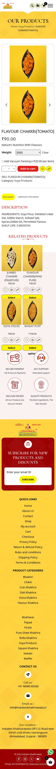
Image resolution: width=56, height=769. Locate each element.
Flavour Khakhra (28, 603)
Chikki (28, 582)
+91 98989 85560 (28, 686)
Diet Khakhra (28, 592)
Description (8, 197)
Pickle (28, 627)
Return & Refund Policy (28, 547)
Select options (11, 298)
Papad (28, 622)
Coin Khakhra (28, 587)
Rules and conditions (28, 552)
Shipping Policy (28, 557)
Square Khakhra (28, 648)
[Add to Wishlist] (42, 169)
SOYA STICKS (11, 326)
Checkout (28, 537)
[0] (43, 6)
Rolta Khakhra (28, 638)
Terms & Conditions (28, 562)
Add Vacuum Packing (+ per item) (28, 161)
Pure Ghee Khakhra (28, 633)
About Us (28, 511)
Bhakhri (28, 577)
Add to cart (27, 168)
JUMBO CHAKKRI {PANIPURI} (11, 276)
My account (28, 526)
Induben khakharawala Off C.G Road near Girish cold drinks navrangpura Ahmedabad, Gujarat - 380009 (28, 732)
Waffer (28, 658)
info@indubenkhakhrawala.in (28, 707)
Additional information (28, 197)
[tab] (8, 197)
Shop (28, 521)
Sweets (28, 653)
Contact (28, 516)
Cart (28, 531)
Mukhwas (28, 617)
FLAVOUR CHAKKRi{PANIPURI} (32, 276)
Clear (45, 152)
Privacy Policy (28, 542)
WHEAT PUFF (32, 326)
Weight (7, 152)
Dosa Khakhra (28, 597)
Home (14, 26)
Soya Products (26, 26)
